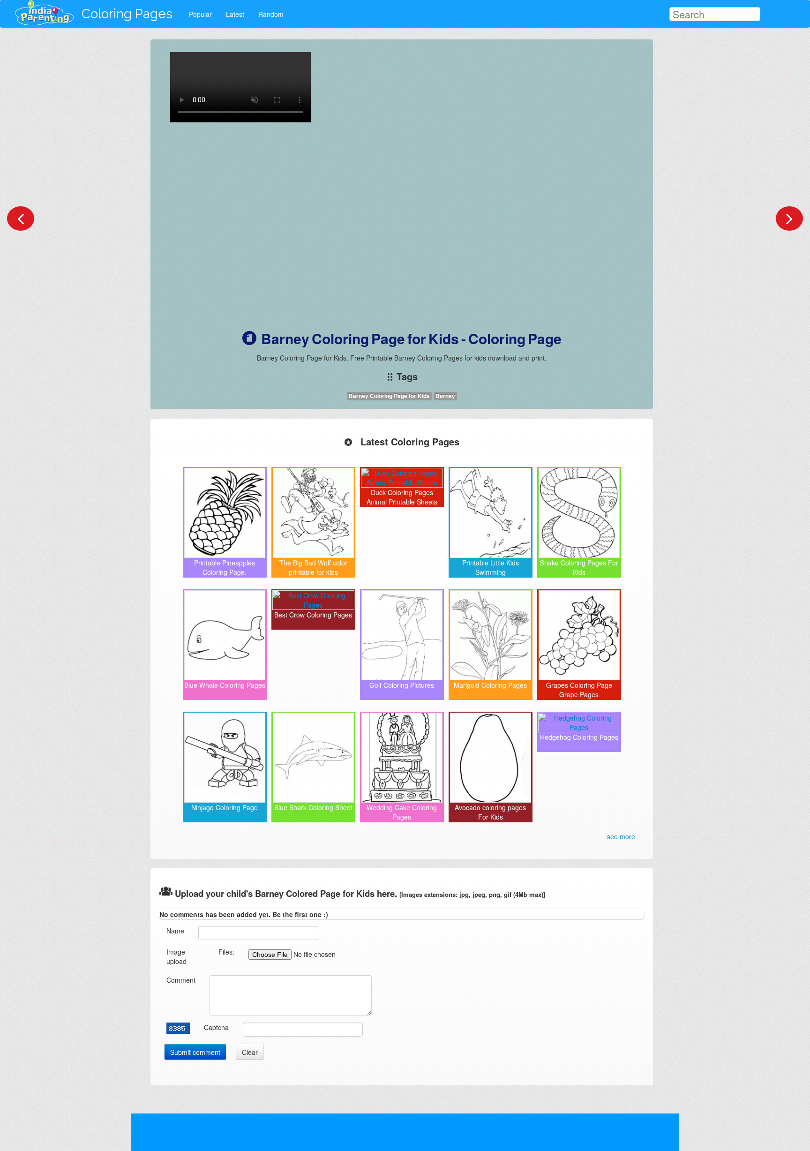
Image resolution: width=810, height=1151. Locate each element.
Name (175, 930)
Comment (180, 980)
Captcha (216, 1027)
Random (271, 14)
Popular (200, 14)
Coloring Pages (127, 14)
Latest (235, 14)
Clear (250, 1052)
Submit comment (195, 1052)
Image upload (176, 956)
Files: (226, 951)
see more (621, 836)
